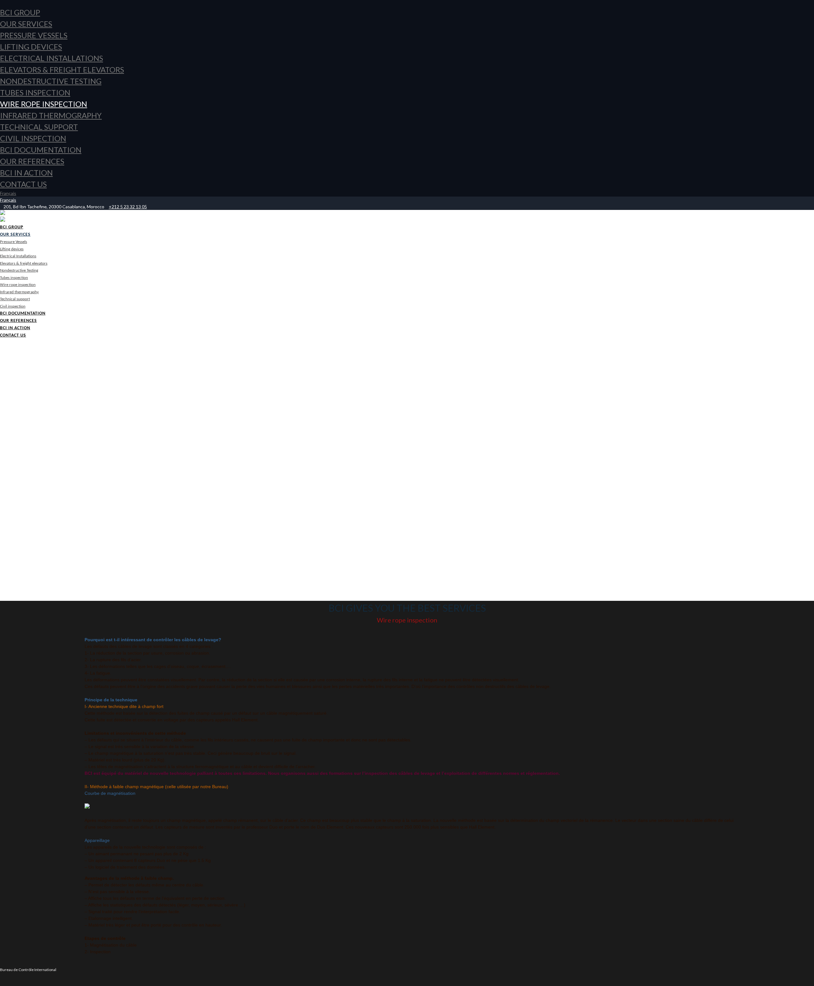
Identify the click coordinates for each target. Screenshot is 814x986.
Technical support (39, 126)
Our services (26, 23)
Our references (32, 161)
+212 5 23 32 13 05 (128, 206)
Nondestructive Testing (50, 81)
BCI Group (20, 12)
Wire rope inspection (43, 103)
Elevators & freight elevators (62, 69)
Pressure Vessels (33, 35)
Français (8, 193)
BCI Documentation (40, 149)
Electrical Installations (51, 58)
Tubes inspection (35, 92)
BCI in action (26, 172)
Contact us (23, 184)
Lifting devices (31, 46)
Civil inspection (33, 138)
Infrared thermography (51, 115)
